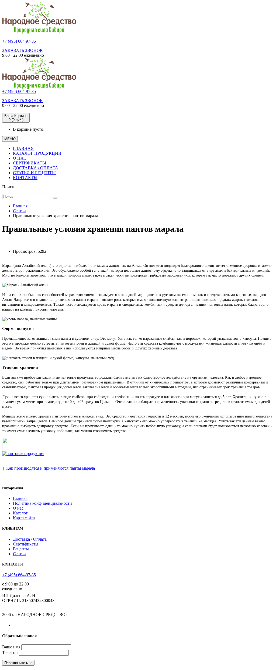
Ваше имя (11, 647)
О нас (18, 508)
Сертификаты (25, 544)
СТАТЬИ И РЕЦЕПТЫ (34, 172)
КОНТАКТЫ (25, 177)
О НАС (19, 158)
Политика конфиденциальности (42, 503)
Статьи (19, 210)
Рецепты (21, 549)
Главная (20, 206)
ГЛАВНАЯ (23, 148)
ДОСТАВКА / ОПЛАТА (35, 168)
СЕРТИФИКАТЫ (29, 163)
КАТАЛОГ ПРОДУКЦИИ (37, 153)
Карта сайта (24, 518)
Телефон (10, 652)
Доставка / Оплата (30, 539)
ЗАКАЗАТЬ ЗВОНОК (22, 50)
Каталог (20, 513)
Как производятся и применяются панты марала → (53, 468)
